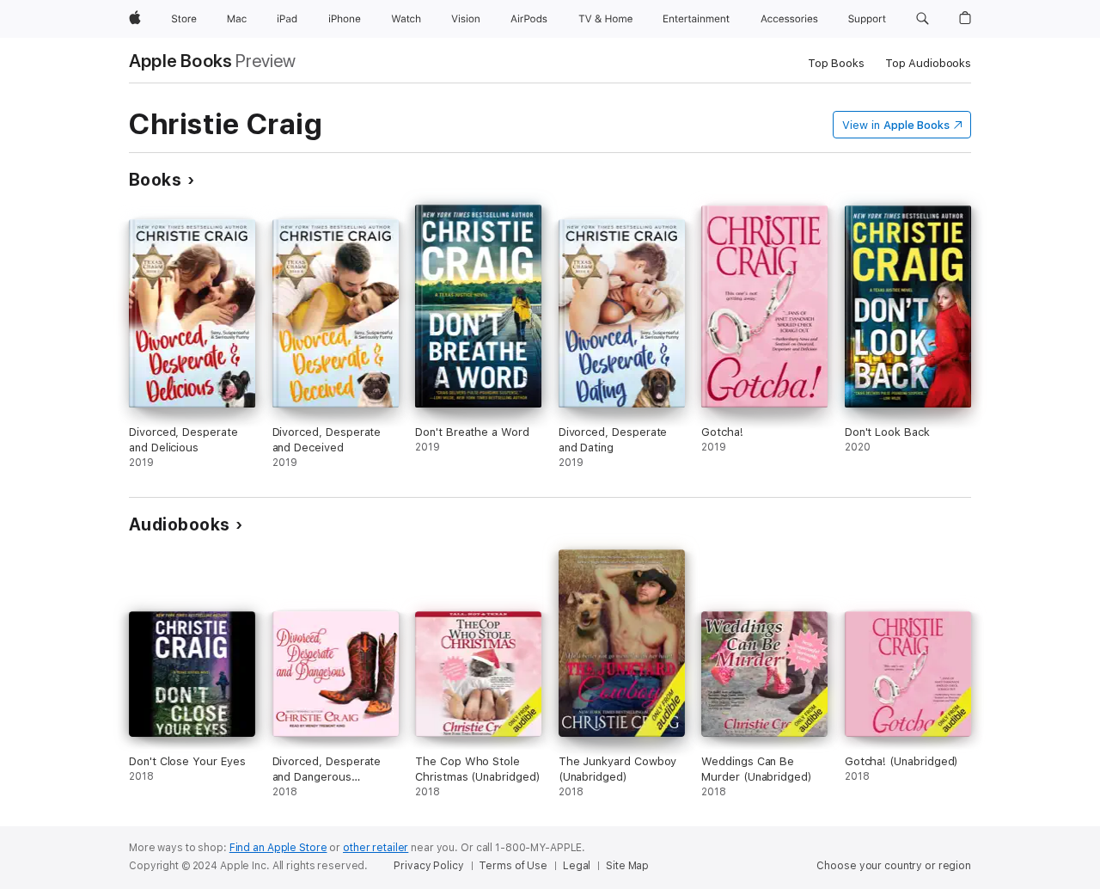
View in (896, 125)
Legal (576, 866)
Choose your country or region (893, 866)
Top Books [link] (836, 63)
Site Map (627, 866)
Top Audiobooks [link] (928, 63)
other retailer (375, 848)
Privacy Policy (428, 866)
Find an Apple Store (278, 848)
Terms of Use (513, 866)
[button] (922, 19)
